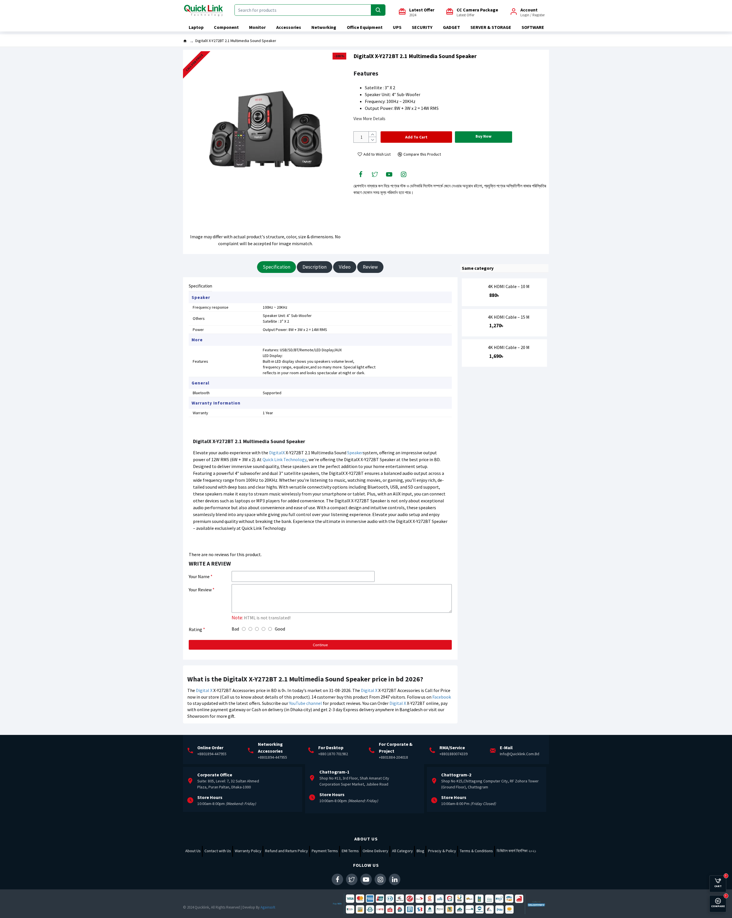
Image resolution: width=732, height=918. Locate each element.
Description (315, 267)
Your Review (200, 589)
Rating (195, 629)
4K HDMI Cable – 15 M (509, 317)
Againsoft (267, 907)
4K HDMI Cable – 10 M (509, 286)
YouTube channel (305, 703)
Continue (320, 644)
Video (345, 267)
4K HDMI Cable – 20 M (509, 347)
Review (370, 267)
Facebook (441, 697)
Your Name (199, 576)
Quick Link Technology (284, 459)
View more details (369, 118)
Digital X (204, 690)
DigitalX (277, 452)
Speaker (355, 452)
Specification (276, 267)
